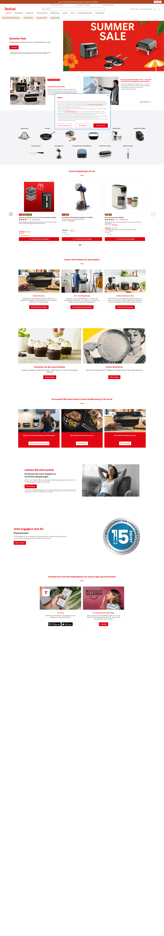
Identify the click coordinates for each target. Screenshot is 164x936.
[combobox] (52, 470)
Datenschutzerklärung (88, 486)
